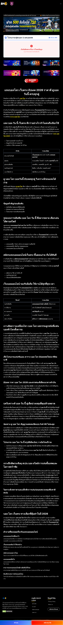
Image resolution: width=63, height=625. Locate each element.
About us (50, 604)
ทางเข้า (34, 606)
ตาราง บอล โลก (15, 117)
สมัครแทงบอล (35, 609)
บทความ (34, 612)
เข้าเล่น (16, 622)
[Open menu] (60, 3)
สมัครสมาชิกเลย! (53, 609)
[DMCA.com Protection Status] (7, 611)
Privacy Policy (51, 601)
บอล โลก (22, 98)
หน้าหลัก (34, 603)
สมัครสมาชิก (47, 622)
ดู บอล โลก (19, 186)
